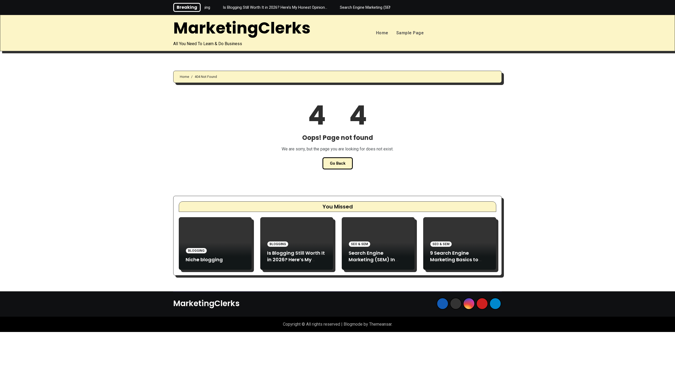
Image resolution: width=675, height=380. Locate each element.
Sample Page (410, 32)
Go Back (337, 163)
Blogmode (353, 324)
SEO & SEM (359, 244)
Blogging (196, 251)
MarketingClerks (242, 28)
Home (382, 32)
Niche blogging (204, 259)
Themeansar (380, 324)
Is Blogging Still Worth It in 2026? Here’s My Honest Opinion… (296, 259)
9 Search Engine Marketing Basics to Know (454, 259)
